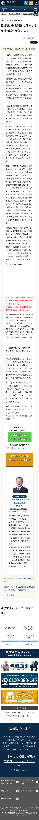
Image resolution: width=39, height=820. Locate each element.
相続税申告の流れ (29, 637)
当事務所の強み (10, 628)
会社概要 (29, 644)
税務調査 (32, 49)
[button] (36, 14)
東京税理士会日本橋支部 (18, 509)
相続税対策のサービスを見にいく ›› (19, 437)
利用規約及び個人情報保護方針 (8, 782)
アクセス (4, 791)
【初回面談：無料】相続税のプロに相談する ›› (19, 460)
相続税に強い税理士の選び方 (29, 628)
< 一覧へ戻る (8, 595)
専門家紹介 (10, 644)
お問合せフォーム (22, 329)
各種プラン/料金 (10, 637)
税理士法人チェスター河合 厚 (19, 502)
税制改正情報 (6, 798)
